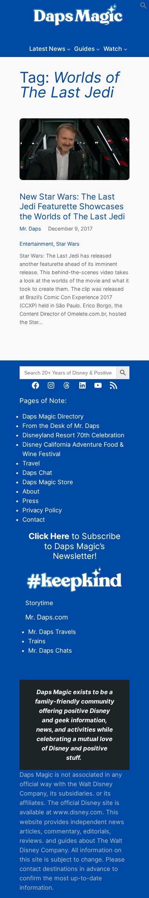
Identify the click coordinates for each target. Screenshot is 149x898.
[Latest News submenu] (69, 49)
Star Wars (68, 244)
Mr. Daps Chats (50, 650)
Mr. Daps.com (46, 617)
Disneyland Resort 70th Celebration (73, 435)
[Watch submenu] (125, 49)
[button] (143, 6)
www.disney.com (77, 812)
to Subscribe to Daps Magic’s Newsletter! (74, 546)
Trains (37, 641)
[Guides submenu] (98, 49)
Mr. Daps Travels (52, 631)
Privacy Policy (42, 510)
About (30, 491)
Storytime (39, 602)
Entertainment (36, 244)
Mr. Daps (30, 228)
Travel (31, 463)
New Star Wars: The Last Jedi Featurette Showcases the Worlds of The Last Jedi (72, 206)
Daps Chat (37, 472)
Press (30, 500)
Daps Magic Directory (53, 416)
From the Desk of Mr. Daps (60, 425)
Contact (33, 519)
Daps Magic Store (47, 482)
